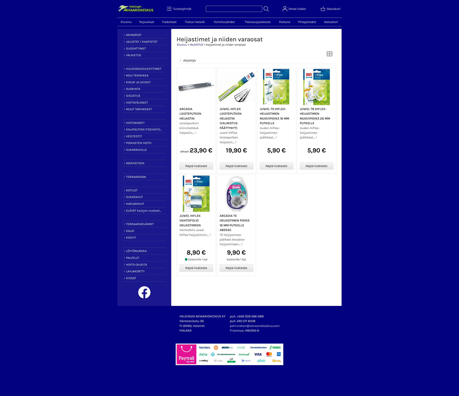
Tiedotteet (169, 22)
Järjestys (189, 60)
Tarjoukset (146, 22)
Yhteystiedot (307, 22)
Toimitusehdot (224, 22)
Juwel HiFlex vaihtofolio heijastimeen (190, 220)
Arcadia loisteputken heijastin (190, 113)
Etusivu (126, 22)
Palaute (284, 22)
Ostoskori (331, 22)
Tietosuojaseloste (258, 22)
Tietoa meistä (195, 22)
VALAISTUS (196, 44)
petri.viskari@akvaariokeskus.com (255, 326)
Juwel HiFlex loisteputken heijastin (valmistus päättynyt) (231, 118)
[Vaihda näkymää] (329, 55)
